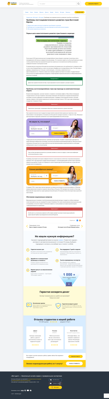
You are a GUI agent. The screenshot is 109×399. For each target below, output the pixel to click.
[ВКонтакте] (77, 220)
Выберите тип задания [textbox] (37, 176)
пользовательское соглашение (34, 379)
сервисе (60, 240)
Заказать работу (75, 356)
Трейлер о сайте (56, 383)
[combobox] (39, 128)
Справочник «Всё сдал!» (32, 17)
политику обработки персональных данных (21, 380)
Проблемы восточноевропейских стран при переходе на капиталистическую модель (48, 27)
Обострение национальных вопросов (36, 29)
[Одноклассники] (80, 220)
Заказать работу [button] (93, 3)
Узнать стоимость (59, 133)
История (41, 17)
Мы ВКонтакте (56, 379)
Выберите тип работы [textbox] (37, 128)
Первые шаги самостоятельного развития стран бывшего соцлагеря (44, 25)
